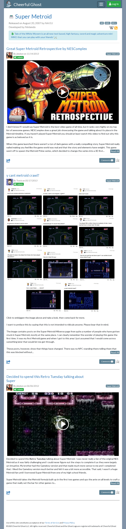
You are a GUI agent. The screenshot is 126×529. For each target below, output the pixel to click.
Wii (101, 23)
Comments (106, 160)
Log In (115, 3)
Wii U (114, 23)
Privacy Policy (68, 523)
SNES (107, 23)
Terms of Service (52, 523)
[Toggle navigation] (101, 4)
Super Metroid (33, 16)
